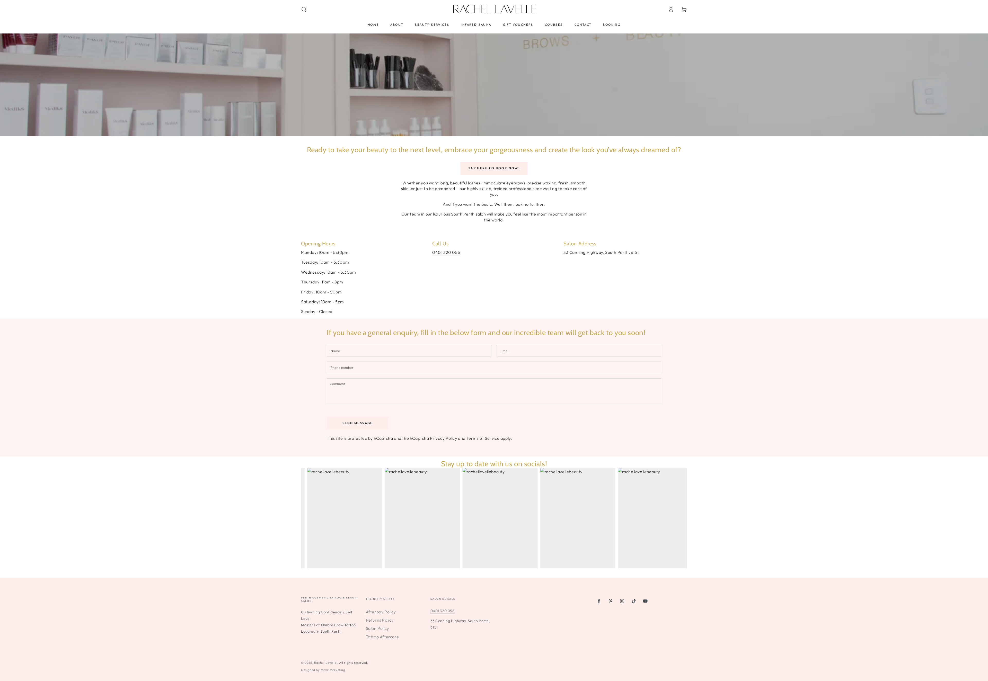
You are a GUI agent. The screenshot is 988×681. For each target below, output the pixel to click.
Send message (357, 423)
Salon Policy (377, 628)
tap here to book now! (494, 168)
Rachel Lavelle (325, 663)
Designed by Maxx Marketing (323, 670)
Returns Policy (380, 620)
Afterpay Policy (381, 611)
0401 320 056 (446, 252)
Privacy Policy (443, 438)
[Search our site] (304, 9)
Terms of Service (483, 438)
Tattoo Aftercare (382, 636)
